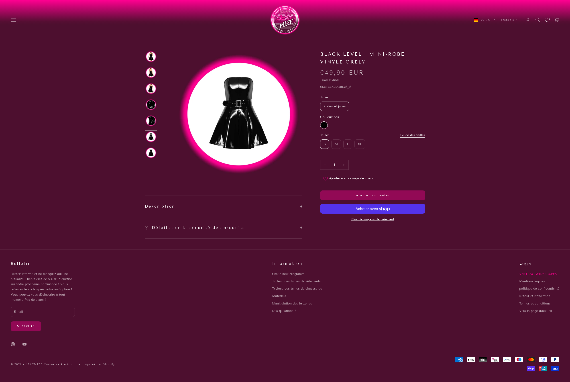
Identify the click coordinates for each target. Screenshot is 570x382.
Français (507, 19)
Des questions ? (284, 311)
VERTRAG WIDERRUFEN (538, 274)
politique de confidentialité (539, 288)
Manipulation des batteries (292, 303)
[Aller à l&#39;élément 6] (151, 137)
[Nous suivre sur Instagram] (13, 344)
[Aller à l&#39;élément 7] (151, 153)
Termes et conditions (534, 303)
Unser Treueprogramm (288, 274)
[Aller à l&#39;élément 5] (151, 120)
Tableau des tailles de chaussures (297, 288)
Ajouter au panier (373, 195)
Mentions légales (532, 281)
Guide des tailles (412, 135)
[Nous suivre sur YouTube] (24, 344)
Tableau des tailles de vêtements (296, 281)
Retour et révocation (534, 296)
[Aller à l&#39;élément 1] (151, 56)
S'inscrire (26, 326)
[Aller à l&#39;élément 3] (151, 88)
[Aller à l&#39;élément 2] (151, 72)
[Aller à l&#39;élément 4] (151, 104)
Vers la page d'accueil (535, 311)
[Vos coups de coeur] (547, 20)
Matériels (279, 296)
